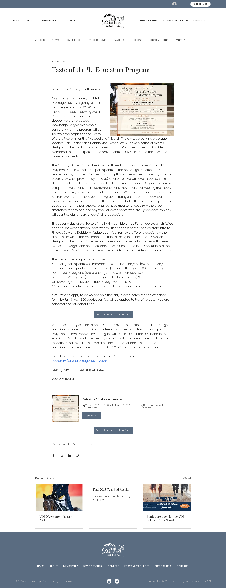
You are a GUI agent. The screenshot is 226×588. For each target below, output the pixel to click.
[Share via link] (77, 455)
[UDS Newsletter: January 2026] (59, 497)
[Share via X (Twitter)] (61, 455)
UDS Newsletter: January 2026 (55, 518)
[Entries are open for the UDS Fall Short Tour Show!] (167, 497)
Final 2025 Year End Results (111, 489)
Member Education (73, 444)
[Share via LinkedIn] (69, 455)
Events (56, 444)
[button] (113, 408)
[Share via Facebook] (53, 455)
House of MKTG (202, 581)
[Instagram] (109, 581)
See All (187, 477)
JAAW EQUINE (168, 581)
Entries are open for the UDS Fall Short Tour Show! (166, 518)
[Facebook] (117, 581)
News (90, 444)
